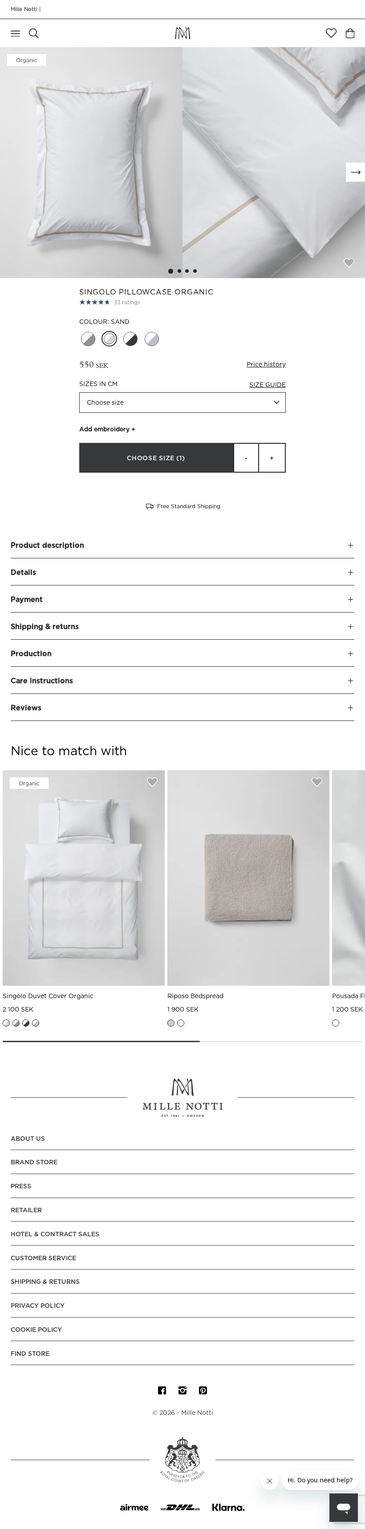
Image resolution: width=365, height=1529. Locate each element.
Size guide (267, 385)
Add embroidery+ (107, 429)
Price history (266, 365)
